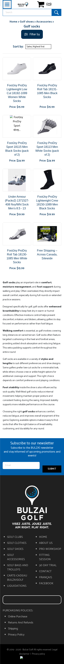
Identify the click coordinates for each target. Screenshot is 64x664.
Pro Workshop (50, 549)
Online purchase (17, 617)
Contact (45, 571)
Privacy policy (16, 635)
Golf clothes (16, 543)
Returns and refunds (20, 623)
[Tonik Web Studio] (32, 658)
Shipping (13, 629)
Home (43, 537)
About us (46, 543)
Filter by (35, 34)
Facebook (46, 583)
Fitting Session (45, 557)
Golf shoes (15, 549)
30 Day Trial (48, 565)
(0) (49, 4)
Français (45, 577)
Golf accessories (16, 557)
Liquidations (16, 586)
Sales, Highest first (37, 46)
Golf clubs (15, 537)
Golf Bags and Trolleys (17, 567)
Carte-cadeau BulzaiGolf (17, 578)
